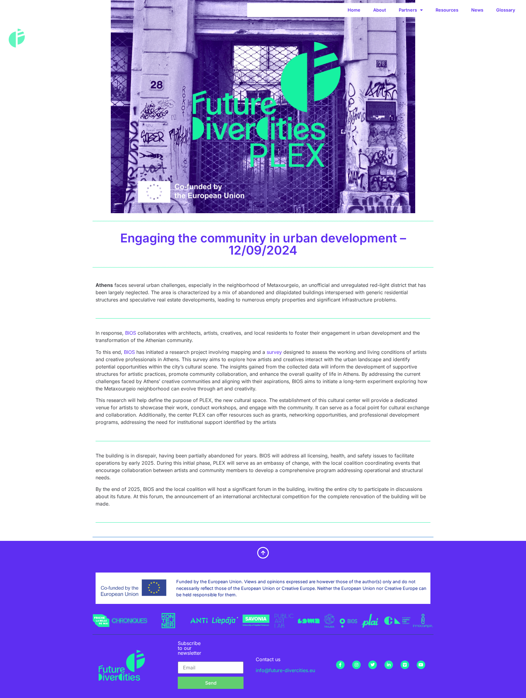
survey (274, 352)
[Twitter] (372, 665)
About (379, 9)
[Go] (104, 623)
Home (354, 9)
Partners (408, 9)
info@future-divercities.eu (285, 670)
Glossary (505, 9)
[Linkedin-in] (388, 665)
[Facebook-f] (340, 665)
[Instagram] (356, 665)
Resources (447, 9)
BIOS (130, 333)
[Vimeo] (405, 665)
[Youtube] (421, 665)
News (477, 9)
